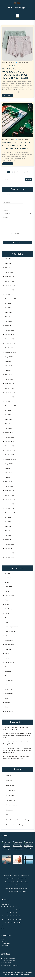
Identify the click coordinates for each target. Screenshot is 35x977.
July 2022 (8, 468)
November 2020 (10, 553)
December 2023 (10, 392)
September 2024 (10, 352)
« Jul (2, 928)
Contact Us (9, 775)
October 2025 (9, 294)
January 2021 (9, 548)
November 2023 (10, 397)
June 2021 (8, 526)
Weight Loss (9, 711)
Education (8, 586)
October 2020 (9, 557)
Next (24, 172)
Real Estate (8, 671)
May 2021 (8, 531)
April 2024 (8, 374)
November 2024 (10, 343)
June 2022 (8, 473)
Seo (6, 676)
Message (5, 217)
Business (8, 578)
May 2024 (8, 370)
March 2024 (9, 379)
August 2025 (9, 303)
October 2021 (9, 508)
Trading (7, 702)
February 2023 (9, 437)
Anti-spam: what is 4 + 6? (11, 234)
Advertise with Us (11, 800)
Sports (7, 685)
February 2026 (9, 276)
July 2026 (8, 259)
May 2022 (8, 477)
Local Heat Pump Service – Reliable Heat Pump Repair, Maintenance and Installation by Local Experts (17, 750)
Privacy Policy (10, 790)
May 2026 (8, 267)
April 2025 (8, 321)
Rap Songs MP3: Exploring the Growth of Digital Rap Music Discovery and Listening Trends (17, 735)
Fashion (7, 591)
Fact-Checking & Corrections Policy (17, 820)
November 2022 (10, 450)
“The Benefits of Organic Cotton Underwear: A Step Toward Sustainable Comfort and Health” (15, 71)
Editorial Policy (11, 815)
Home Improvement (11, 627)
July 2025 (8, 308)
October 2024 (9, 348)
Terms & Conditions (12, 805)
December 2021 (10, 499)
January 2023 (9, 441)
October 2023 (9, 401)
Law (6, 635)
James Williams (9, 62)
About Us (9, 780)
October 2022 (9, 455)
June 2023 (8, 419)
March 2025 (9, 325)
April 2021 (8, 535)
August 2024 (9, 357)
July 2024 (8, 361)
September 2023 (10, 406)
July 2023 (8, 415)
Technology (9, 693)
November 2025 (10, 290)
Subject (5, 210)
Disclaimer (9, 810)
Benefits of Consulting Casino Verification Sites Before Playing (16, 145)
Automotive (9, 573)
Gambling (8, 609)
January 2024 (9, 388)
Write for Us (10, 785)
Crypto (7, 582)
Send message (17, 243)
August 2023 (9, 410)
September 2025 (10, 299)
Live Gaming (9, 640)
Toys (6, 698)
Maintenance (9, 644)
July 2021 (8, 522)
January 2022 (9, 495)
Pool (6, 667)
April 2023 (8, 428)
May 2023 (8, 424)
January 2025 (9, 334)
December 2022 (10, 446)
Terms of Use (10, 795)
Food (7, 604)
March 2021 (8, 539)
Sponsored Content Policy (14, 825)
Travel (7, 707)
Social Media (9, 680)
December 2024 (10, 339)
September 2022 (10, 459)
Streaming (8, 689)
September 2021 (10, 513)
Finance (7, 600)
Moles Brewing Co (17, 7)
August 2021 (9, 517)
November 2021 (10, 504)
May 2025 (8, 317)
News (7, 658)
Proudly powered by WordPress (14, 972)
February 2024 (10, 383)
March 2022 (9, 486)
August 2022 (9, 464)
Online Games (9, 662)
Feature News (9, 595)
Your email (6, 202)
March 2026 (9, 272)
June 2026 (8, 263)
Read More (7, 95)
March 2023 (9, 432)
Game (7, 613)
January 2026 (9, 281)
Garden (7, 618)
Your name (6, 194)
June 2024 (8, 366)
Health (7, 622)
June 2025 (8, 312)
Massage (8, 649)
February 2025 (9, 330)
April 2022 (8, 481)
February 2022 (9, 490)
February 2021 (9, 544)
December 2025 (10, 285)
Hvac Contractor (10, 631)
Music (7, 653)
